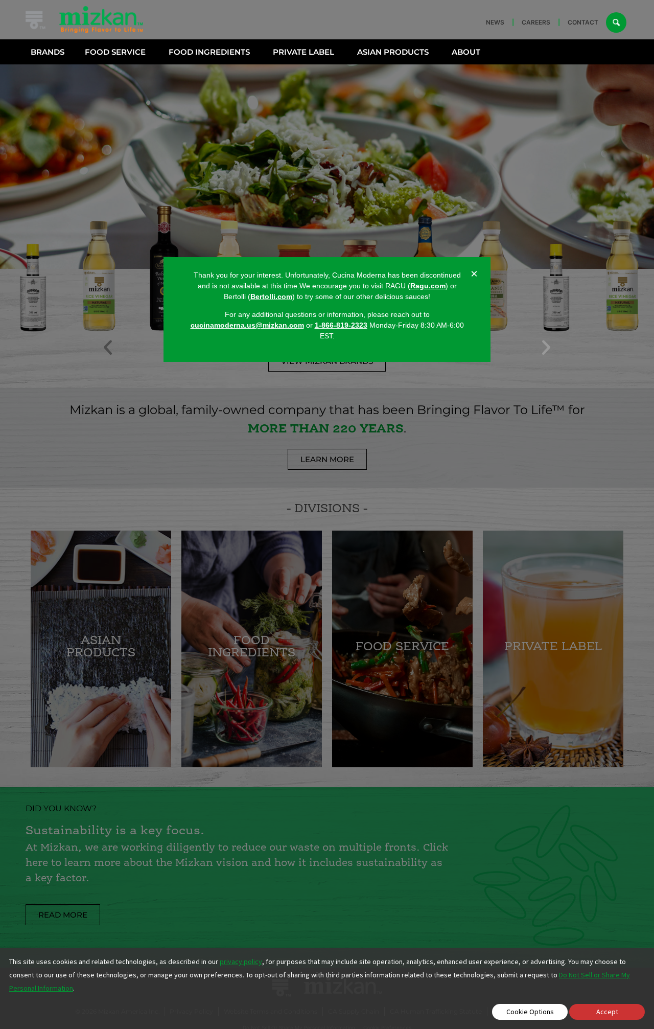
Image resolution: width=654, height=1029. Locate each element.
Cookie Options (530, 1011)
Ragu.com (428, 286)
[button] (546, 347)
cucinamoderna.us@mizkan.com (247, 326)
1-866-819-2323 (341, 326)
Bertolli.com (271, 296)
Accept (607, 1011)
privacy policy (241, 961)
